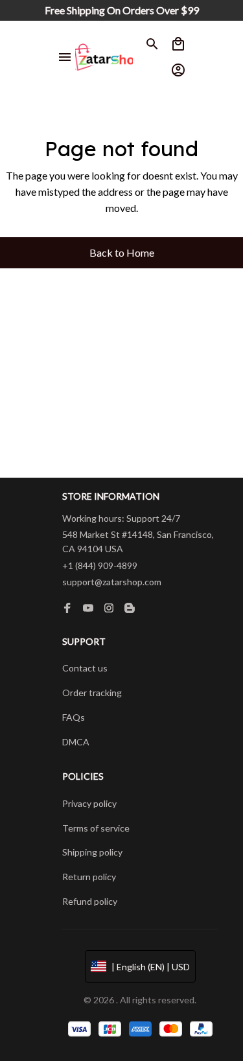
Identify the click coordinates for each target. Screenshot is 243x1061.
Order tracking (92, 692)
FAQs (73, 717)
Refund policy (89, 901)
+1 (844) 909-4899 (99, 565)
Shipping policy (92, 851)
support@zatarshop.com (111, 581)
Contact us (85, 667)
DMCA (75, 741)
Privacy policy (89, 803)
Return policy (89, 876)
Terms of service (96, 828)
